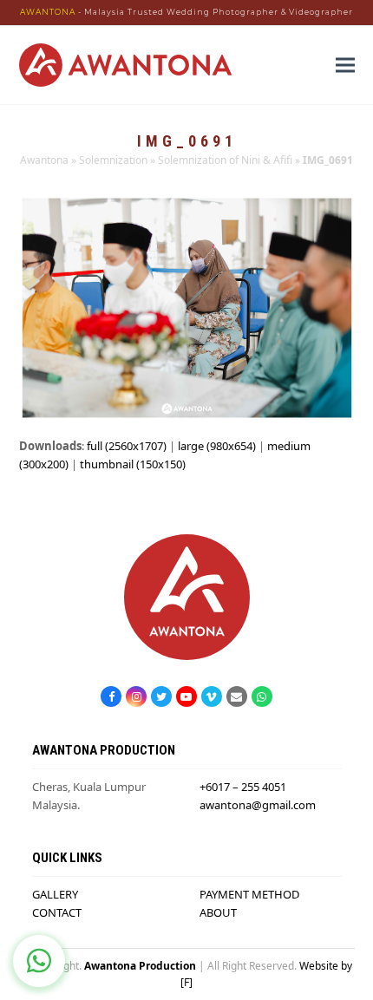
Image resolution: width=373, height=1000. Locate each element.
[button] (345, 64)
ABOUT (218, 912)
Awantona (44, 160)
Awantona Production (140, 965)
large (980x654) (217, 446)
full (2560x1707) (127, 446)
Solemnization (113, 160)
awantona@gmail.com (258, 805)
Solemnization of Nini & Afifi (225, 160)
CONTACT (57, 912)
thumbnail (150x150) (133, 464)
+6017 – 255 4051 (243, 786)
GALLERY (55, 894)
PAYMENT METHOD (249, 894)
